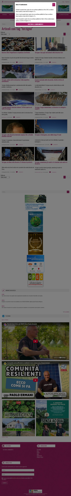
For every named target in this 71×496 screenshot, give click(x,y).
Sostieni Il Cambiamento (35, 24)
